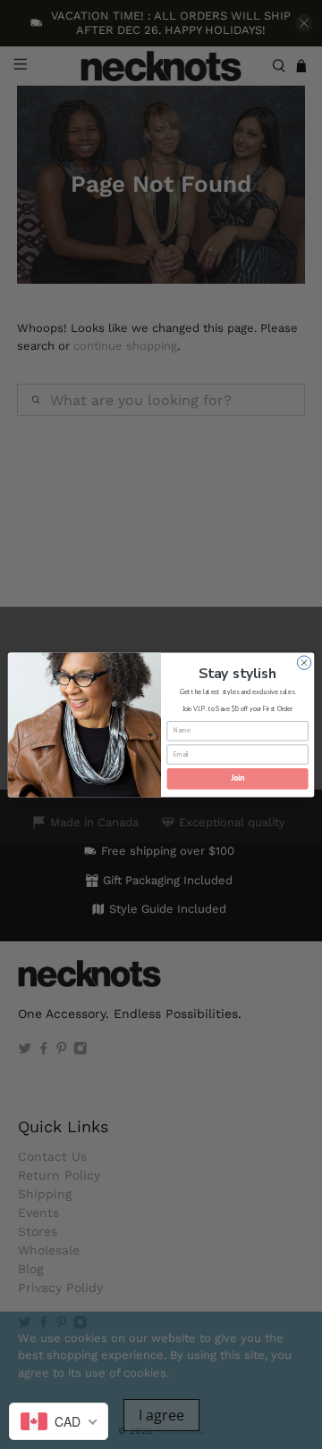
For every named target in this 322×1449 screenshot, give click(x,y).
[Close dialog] (303, 662)
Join (238, 778)
